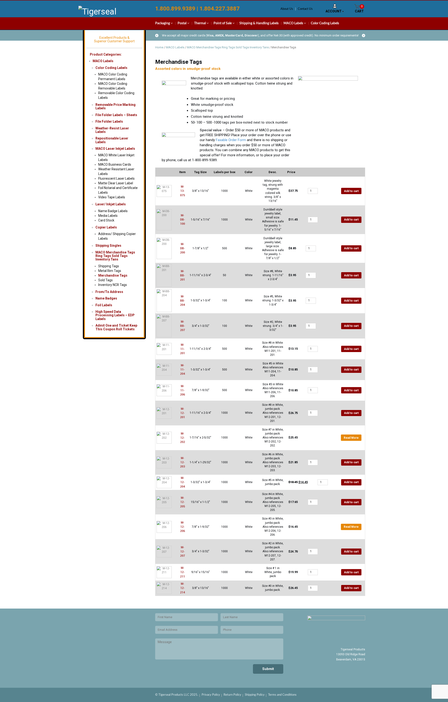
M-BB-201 (182, 275)
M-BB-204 (182, 300)
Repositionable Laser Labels (111, 140)
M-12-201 (182, 413)
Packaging (163, 23)
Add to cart (351, 191)
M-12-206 (182, 526)
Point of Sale (223, 23)
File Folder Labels (109, 121)
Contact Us (305, 9)
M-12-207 (182, 551)
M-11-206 (182, 390)
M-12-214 (182, 588)
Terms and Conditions (282, 694)
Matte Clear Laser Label (115, 183)
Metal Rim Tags (109, 271)
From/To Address (109, 292)
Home (159, 47)
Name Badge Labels (113, 211)
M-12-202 (182, 437)
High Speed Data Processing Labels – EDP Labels (115, 315)
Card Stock (106, 220)
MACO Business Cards (114, 164)
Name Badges (106, 298)
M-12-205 (182, 502)
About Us (286, 9)
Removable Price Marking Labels (115, 106)
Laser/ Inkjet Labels (110, 204)
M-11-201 (182, 349)
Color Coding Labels (325, 23)
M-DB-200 (182, 248)
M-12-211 (182, 572)
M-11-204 (182, 369)
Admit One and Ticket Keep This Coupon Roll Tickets (116, 327)
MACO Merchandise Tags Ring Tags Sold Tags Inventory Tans (115, 255)
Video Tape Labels (111, 197)
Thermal (200, 23)
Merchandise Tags (112, 275)
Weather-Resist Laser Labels (112, 130)
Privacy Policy (211, 694)
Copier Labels (106, 227)
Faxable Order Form (231, 140)
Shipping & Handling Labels (259, 23)
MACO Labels (294, 23)
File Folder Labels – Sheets (116, 115)
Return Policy (232, 694)
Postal (182, 23)
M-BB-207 (182, 326)
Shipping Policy (255, 694)
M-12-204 (182, 482)
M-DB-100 (182, 219)
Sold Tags (105, 280)
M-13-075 (182, 191)
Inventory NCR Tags (112, 285)
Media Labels (108, 215)
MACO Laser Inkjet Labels (115, 148)
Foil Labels (103, 305)
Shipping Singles (108, 245)
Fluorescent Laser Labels (116, 178)
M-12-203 (182, 462)
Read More (351, 437)
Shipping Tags (108, 266)
